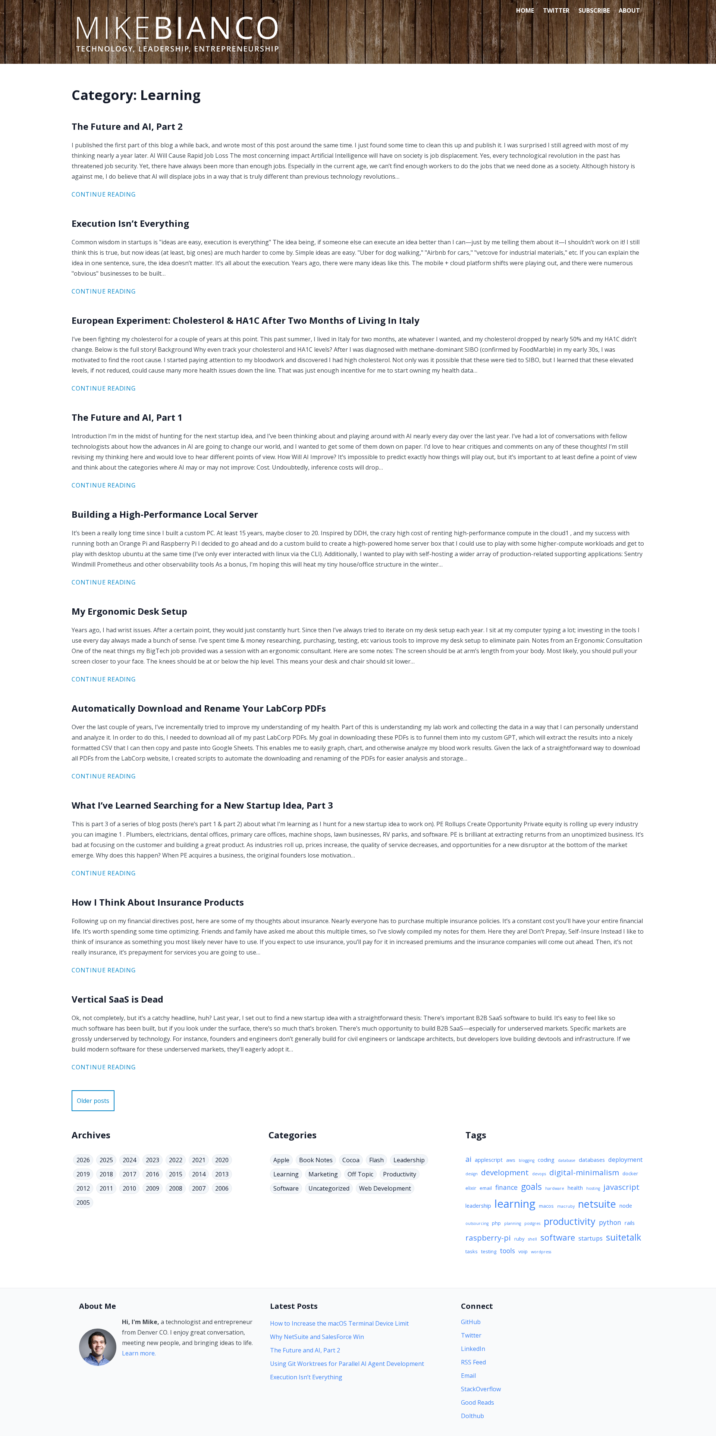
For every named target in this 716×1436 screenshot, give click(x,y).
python (610, 1222)
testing (488, 1251)
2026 (83, 1160)
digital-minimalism (584, 1172)
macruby (566, 1206)
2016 (152, 1174)
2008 (175, 1188)
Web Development (385, 1188)
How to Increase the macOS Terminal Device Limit (339, 1323)
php (496, 1223)
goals (531, 1186)
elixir (470, 1188)
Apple (281, 1160)
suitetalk (623, 1237)
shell (532, 1239)
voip (523, 1251)
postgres (532, 1223)
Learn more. (139, 1353)
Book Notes (316, 1160)
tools (507, 1250)
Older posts (93, 1101)
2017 (129, 1174)
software (557, 1237)
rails (630, 1222)
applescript (489, 1159)
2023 (152, 1160)
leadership (478, 1205)
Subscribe (594, 10)
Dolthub (472, 1416)
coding (546, 1159)
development (505, 1172)
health (575, 1187)
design (471, 1173)
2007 (198, 1188)
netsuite (597, 1204)
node (625, 1205)
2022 (175, 1160)
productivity (570, 1221)
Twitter (556, 10)
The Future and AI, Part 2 (305, 1350)
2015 (175, 1174)
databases (592, 1159)
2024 (129, 1160)
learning (515, 1203)
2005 (83, 1202)
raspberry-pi (488, 1237)
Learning (286, 1174)
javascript (621, 1187)
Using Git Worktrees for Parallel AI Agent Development (347, 1364)
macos (546, 1206)
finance (506, 1187)
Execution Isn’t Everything (306, 1377)
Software (286, 1188)
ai (468, 1159)
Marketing (323, 1174)
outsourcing (477, 1223)
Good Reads (477, 1402)
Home (525, 10)
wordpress (541, 1251)
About (629, 10)
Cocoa (350, 1160)
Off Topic (360, 1174)
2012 (83, 1188)
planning (512, 1223)
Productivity (399, 1174)
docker (630, 1173)
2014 (198, 1174)
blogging (526, 1160)
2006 (222, 1188)
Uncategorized (328, 1188)
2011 (106, 1188)
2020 (222, 1160)
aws (510, 1160)
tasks (471, 1251)
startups (590, 1238)
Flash (376, 1160)
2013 (222, 1174)
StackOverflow (481, 1389)
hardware (554, 1188)
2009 (152, 1188)
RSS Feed (473, 1362)
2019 (83, 1174)
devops (539, 1173)
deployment (625, 1159)
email (486, 1188)
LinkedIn (473, 1349)
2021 (198, 1160)
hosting (593, 1188)
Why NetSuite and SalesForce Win (317, 1337)
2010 (129, 1188)
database (566, 1160)
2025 (106, 1160)
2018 (106, 1174)
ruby (519, 1238)
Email (468, 1375)
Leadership (409, 1160)
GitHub (471, 1322)
